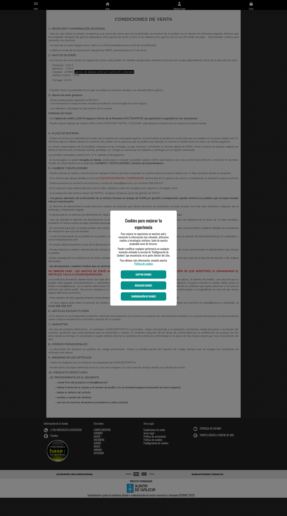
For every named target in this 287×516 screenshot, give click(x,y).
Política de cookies (143, 264)
